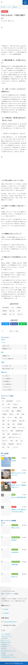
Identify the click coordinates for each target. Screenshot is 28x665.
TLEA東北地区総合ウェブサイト (8, 657)
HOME (4, 6)
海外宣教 (19, 307)
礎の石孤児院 (5, 307)
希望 (23, 414)
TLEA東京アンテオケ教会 (7, 655)
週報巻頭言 (15, 6)
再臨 (16, 417)
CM (8, 420)
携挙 (3, 417)
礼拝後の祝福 (14, 564)
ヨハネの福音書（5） (7, 384)
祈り (13, 307)
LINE (24, 324)
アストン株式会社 (5, 634)
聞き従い (12, 414)
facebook (15, 324)
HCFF (8, 404)
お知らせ (15, 404)
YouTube (5, 609)
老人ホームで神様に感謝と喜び (18, 497)
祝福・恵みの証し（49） (8, 368)
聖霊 (8, 427)
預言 (3, 447)
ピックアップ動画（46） (8, 358)
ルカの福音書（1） (6, 381)
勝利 (3, 420)
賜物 (12, 430)
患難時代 (19, 411)
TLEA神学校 (4, 646)
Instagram (6, 613)
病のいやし (20, 314)
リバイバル (15, 447)
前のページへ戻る (14, 331)
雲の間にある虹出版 (6, 642)
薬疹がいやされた (15, 527)
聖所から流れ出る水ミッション (8, 650)
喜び (8, 447)
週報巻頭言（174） (6, 348)
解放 (21, 407)
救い (3, 427)
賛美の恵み (14, 540)
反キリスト (5, 440)
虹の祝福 (13, 460)
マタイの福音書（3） (7, 378)
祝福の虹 (14, 420)
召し (22, 440)
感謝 (13, 411)
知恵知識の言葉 (19, 430)
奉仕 (17, 440)
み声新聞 (3, 653)
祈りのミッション (5, 640)
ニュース (9, 6)
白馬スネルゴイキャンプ (14, 437)
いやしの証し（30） (7, 366)
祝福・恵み (12, 311)
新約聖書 (4, 314)
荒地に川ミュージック (6, 636)
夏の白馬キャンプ (17, 434)
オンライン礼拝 (6, 407)
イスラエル (18, 401)
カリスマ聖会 (5, 411)
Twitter (6, 324)
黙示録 (4, 444)
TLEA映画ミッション (6, 644)
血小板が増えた (15, 552)
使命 (3, 424)
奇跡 (18, 414)
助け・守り (12, 314)
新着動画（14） (6, 355)
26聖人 (4, 437)
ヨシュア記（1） (6, 375)
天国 (3, 434)
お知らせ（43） (6, 346)
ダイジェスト (22, 427)
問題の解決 (11, 444)
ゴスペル (9, 417)
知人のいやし (14, 576)
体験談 (2, 362)
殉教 (8, 424)
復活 (12, 440)
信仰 (19, 311)
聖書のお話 (3, 372)
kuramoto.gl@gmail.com (10, 622)
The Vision (3, 648)
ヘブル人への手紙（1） (7, 389)
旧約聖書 (4, 311)
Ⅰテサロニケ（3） (6, 387)
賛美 (21, 417)
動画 (2, 352)
